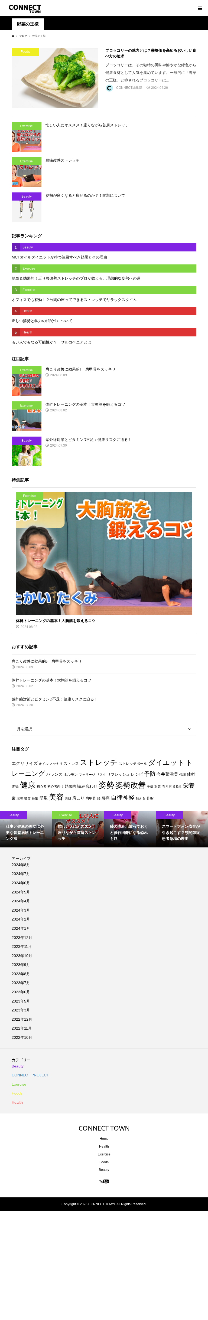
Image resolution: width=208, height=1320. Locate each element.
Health (17, 1102)
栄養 (189, 785)
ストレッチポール (133, 764)
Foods (17, 1093)
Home (104, 1139)
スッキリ (56, 764)
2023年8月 (21, 974)
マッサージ (87, 775)
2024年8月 (21, 865)
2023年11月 (22, 946)
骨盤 (150, 798)
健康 (27, 784)
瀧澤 (20, 798)
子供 (150, 786)
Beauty (18, 1066)
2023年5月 (21, 1001)
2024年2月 (21, 919)
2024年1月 (21, 928)
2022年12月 (22, 1019)
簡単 (43, 798)
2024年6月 (21, 883)
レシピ (137, 774)
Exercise (19, 1084)
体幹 (191, 774)
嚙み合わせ (87, 786)
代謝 (182, 775)
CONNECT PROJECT (30, 1075)
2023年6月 (21, 992)
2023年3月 (21, 1010)
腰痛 (106, 798)
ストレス (71, 763)
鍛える (140, 798)
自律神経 (123, 797)
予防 (149, 774)
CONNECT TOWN (104, 1128)
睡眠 (35, 798)
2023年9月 (21, 964)
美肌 (68, 798)
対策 (157, 786)
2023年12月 (22, 937)
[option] (26, 829)
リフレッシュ (118, 774)
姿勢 (106, 785)
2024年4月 (21, 901)
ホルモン (71, 774)
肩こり (78, 798)
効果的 (70, 786)
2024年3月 (21, 910)
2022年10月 (22, 1037)
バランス (54, 774)
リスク (101, 775)
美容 (56, 797)
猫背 (27, 798)
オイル (43, 764)
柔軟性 (177, 786)
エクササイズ (25, 763)
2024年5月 (21, 892)
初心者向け (55, 786)
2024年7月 (21, 874)
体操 (15, 786)
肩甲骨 (91, 798)
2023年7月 (21, 983)
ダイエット (166, 762)
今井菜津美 (167, 774)
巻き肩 (167, 786)
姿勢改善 (130, 785)
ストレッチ (99, 762)
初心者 (41, 786)
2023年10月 (22, 956)
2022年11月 (22, 1028)
